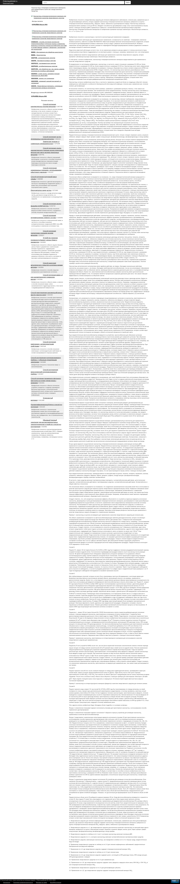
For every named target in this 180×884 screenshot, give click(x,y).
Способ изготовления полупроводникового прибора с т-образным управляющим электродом (46, 360)
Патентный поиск (8, 3)
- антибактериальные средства (44, 66)
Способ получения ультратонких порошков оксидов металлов (43, 233)
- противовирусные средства (43, 63)
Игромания (6, 882)
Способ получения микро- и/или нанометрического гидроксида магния (47, 277)
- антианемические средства (43, 58)
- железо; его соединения (42, 78)
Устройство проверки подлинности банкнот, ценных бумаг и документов (44, 240)
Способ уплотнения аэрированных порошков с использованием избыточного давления (46, 170)
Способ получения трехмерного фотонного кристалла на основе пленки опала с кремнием (46, 381)
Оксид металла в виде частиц (41, 190)
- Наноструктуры (38, 55)
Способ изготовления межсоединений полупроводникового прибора (44, 372)
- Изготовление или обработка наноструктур (47, 52)
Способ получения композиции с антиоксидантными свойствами (43, 344)
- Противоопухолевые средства (43, 60)
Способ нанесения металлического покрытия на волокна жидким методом (47, 265)
